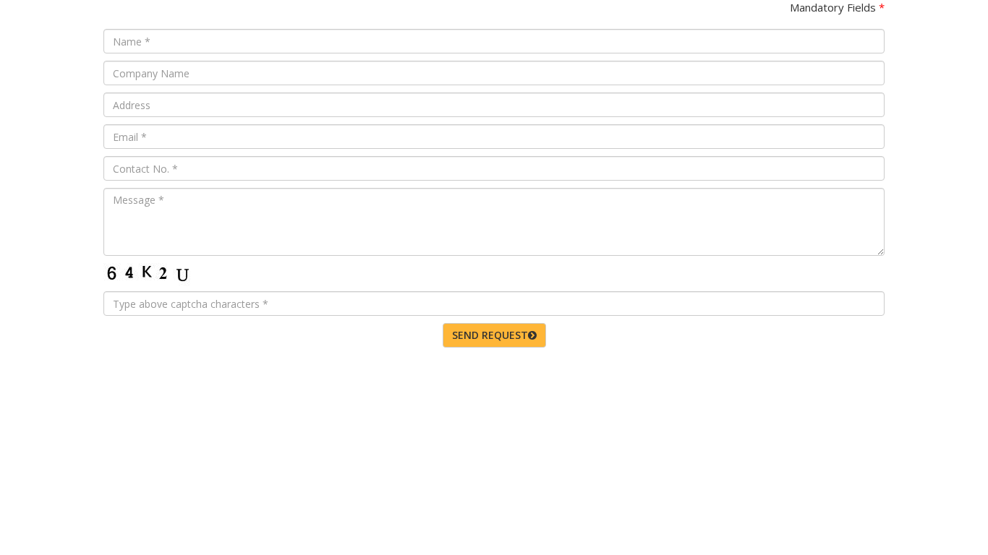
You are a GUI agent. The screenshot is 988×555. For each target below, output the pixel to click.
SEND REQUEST (490, 335)
